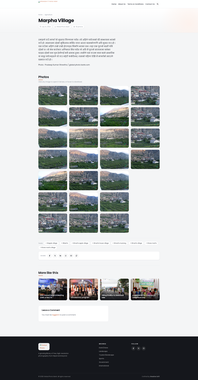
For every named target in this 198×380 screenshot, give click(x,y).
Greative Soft (155, 376)
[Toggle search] (158, 4)
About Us (122, 4)
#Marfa (65, 243)
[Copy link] (76, 255)
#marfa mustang (120, 243)
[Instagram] (144, 348)
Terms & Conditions (135, 4)
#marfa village (136, 243)
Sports (101, 358)
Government (104, 362)
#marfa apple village (80, 243)
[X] (55, 255)
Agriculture (48, 15)
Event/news (103, 348)
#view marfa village (48, 248)
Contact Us (150, 4)
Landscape (103, 351)
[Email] (71, 255)
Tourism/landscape (106, 355)
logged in (56, 315)
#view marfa (152, 243)
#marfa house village (101, 243)
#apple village (52, 243)
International (104, 366)
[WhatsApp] (65, 255)
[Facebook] (49, 255)
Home (114, 4)
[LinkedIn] (60, 255)
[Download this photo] (64, 88)
